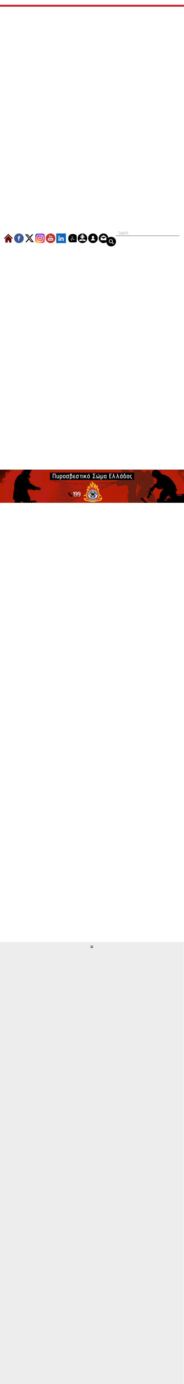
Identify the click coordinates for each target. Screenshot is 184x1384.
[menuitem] (8, 238)
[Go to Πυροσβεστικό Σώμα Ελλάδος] (92, 486)
